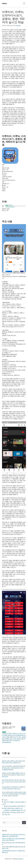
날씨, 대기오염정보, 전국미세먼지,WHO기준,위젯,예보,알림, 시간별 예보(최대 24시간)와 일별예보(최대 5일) (13, 767)
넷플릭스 (12, 802)
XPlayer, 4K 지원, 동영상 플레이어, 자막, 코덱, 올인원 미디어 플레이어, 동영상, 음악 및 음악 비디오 (13, 774)
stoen (4, 3)
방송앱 (22, 802)
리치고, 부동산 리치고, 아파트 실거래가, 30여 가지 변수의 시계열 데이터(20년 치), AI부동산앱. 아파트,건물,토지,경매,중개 (14, 793)
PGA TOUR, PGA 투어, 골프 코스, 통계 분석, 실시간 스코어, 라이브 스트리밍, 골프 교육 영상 (14, 781)
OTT (8, 802)
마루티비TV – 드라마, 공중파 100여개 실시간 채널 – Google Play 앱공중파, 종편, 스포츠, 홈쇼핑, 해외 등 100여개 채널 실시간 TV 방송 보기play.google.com (14, 739)
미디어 (5, 800)
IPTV (5, 802)
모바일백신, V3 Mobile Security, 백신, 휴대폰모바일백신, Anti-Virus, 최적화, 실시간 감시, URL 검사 (13, 812)
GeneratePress (19, 858)
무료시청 (17, 802)
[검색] (24, 822)
